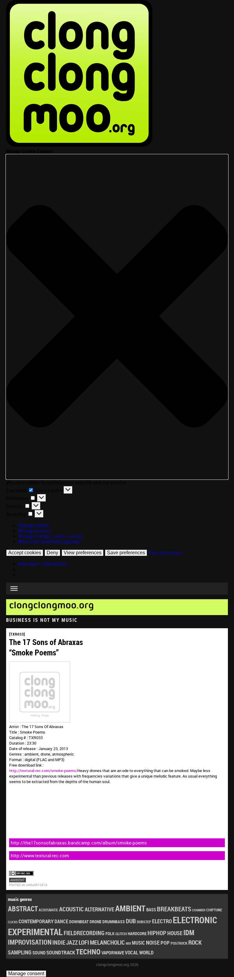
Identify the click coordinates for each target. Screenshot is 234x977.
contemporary (36, 921)
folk (110, 933)
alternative (99, 909)
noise (153, 942)
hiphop (156, 933)
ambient (17, 880)
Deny (52, 552)
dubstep (144, 921)
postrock (179, 943)
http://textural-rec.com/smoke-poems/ (43, 770)
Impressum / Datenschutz (42, 563)
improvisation (29, 942)
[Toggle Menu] (14, 588)
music (138, 942)
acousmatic (48, 910)
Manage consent (26, 973)
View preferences (82, 552)
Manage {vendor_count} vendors (50, 536)
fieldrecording (84, 933)
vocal (131, 952)
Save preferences (126, 552)
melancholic (107, 942)
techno (88, 951)
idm (188, 932)
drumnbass (113, 921)
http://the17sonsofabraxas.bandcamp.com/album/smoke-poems (79, 843)
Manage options (33, 525)
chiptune (214, 910)
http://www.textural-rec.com (40, 855)
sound (38, 953)
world (146, 952)
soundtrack (60, 952)
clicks (13, 922)
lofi (84, 942)
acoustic (71, 909)
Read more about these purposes (49, 541)
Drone (95, 921)
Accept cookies (24, 552)
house (175, 933)
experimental (35, 932)
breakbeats (174, 909)
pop (165, 942)
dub (131, 921)
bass (151, 909)
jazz (72, 942)
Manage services (34, 530)
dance (61, 921)
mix (128, 943)
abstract (23, 908)
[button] (117, 317)
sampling (19, 952)
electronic (195, 920)
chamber (198, 910)
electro (162, 921)
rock (195, 942)
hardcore (137, 933)
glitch (121, 933)
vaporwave (112, 953)
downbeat (79, 921)
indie (58, 942)
